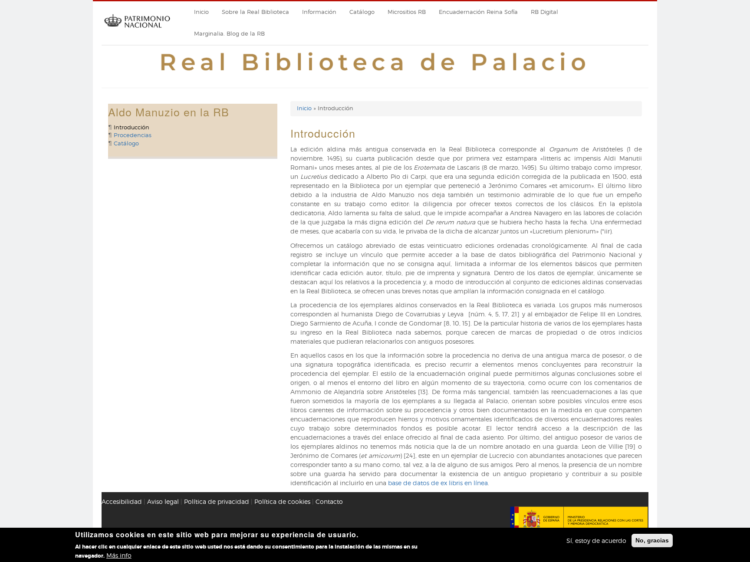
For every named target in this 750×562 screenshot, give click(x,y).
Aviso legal (163, 501)
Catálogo (362, 12)
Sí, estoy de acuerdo (596, 540)
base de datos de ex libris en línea (438, 482)
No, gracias (652, 540)
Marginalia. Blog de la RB (229, 33)
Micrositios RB (407, 12)
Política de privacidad (216, 501)
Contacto (329, 501)
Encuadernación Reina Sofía (478, 12)
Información (319, 12)
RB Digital (544, 12)
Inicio (201, 12)
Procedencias (132, 135)
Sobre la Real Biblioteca (255, 12)
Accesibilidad (122, 501)
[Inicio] (137, 30)
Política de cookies (282, 501)
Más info (119, 555)
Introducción (131, 127)
